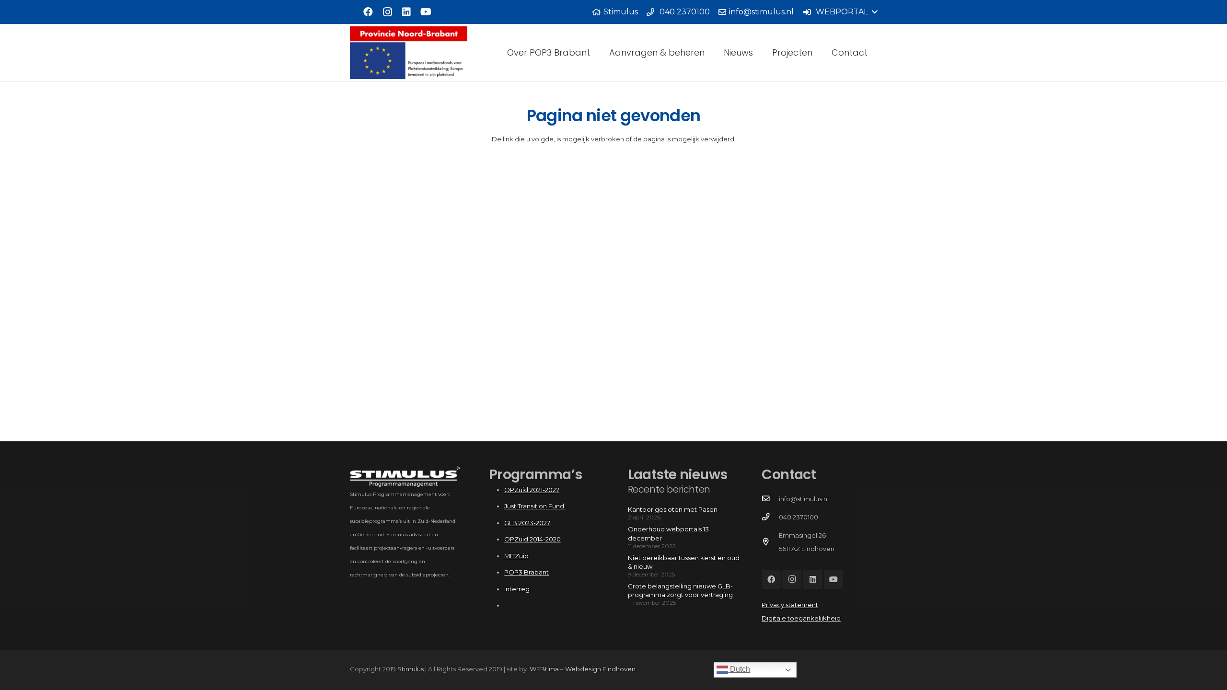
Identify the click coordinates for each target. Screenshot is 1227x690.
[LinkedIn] (406, 12)
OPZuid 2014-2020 (532, 539)
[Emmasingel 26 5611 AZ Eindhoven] (770, 542)
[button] (840, 12)
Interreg (517, 589)
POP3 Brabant (526, 572)
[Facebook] (368, 12)
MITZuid (516, 556)
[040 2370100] (770, 517)
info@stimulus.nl (804, 499)
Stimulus (410, 669)
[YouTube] (425, 12)
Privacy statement (790, 605)
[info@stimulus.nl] (770, 499)
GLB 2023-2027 (527, 523)
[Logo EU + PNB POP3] (408, 52)
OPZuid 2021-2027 (531, 490)
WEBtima (544, 669)
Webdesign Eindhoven (600, 669)
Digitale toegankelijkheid (801, 618)
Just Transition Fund (535, 506)
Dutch (739, 669)
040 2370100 (798, 517)
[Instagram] (387, 12)
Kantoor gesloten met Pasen (673, 509)
